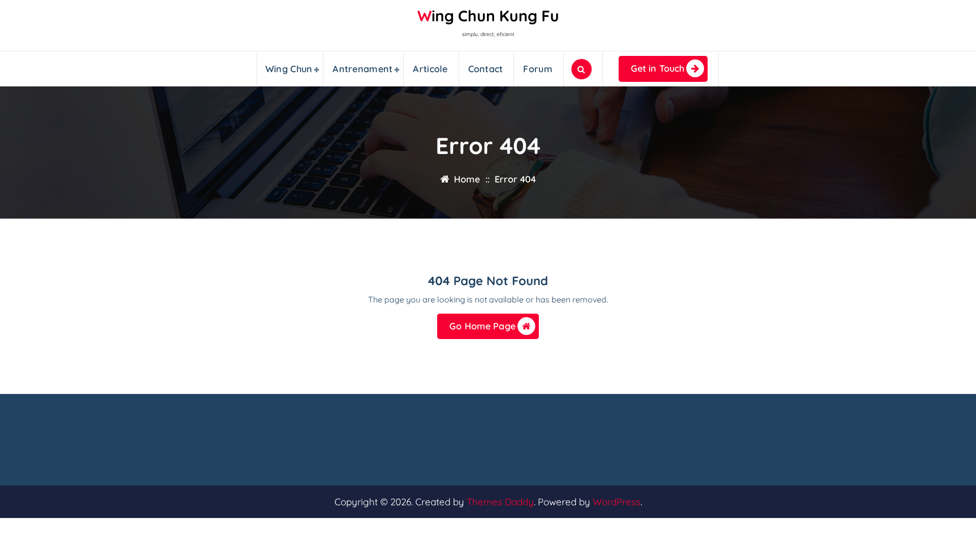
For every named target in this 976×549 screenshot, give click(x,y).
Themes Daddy (500, 502)
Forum (538, 69)
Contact (485, 69)
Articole (430, 69)
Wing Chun (289, 69)
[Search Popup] (581, 69)
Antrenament (362, 69)
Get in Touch (658, 68)
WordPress (616, 502)
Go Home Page (482, 326)
